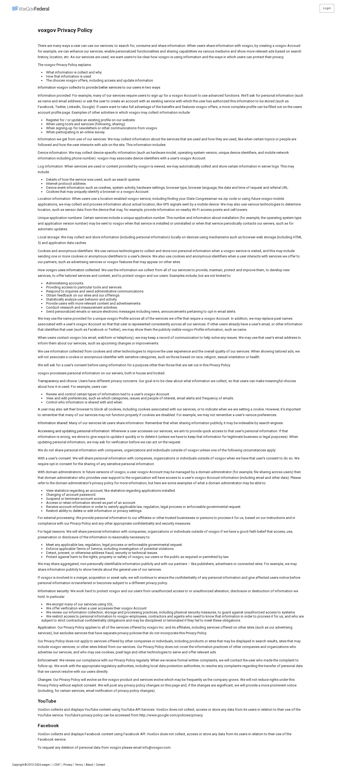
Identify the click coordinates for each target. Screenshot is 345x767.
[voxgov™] (30, 8)
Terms (79, 764)
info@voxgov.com (156, 747)
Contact (100, 764)
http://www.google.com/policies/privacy (170, 715)
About (89, 764)
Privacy (68, 764)
